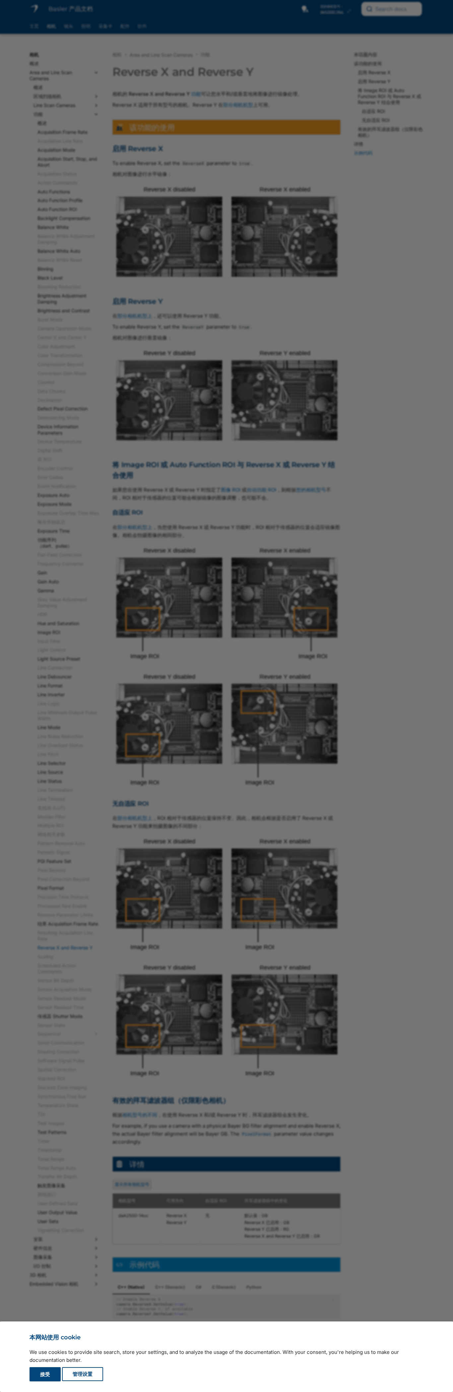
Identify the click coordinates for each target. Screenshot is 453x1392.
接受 (45, 1374)
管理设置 (83, 1374)
